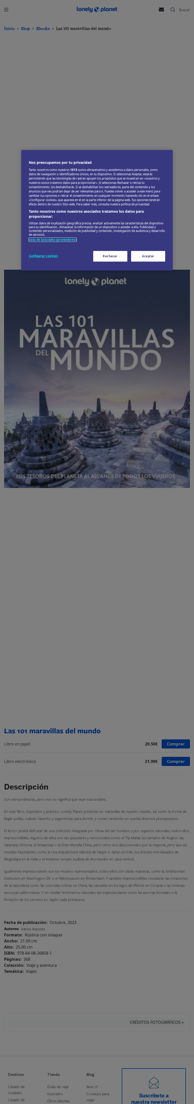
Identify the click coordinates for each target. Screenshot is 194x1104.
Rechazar (110, 256)
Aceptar (148, 256)
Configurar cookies (43, 256)
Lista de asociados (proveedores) (53, 240)
